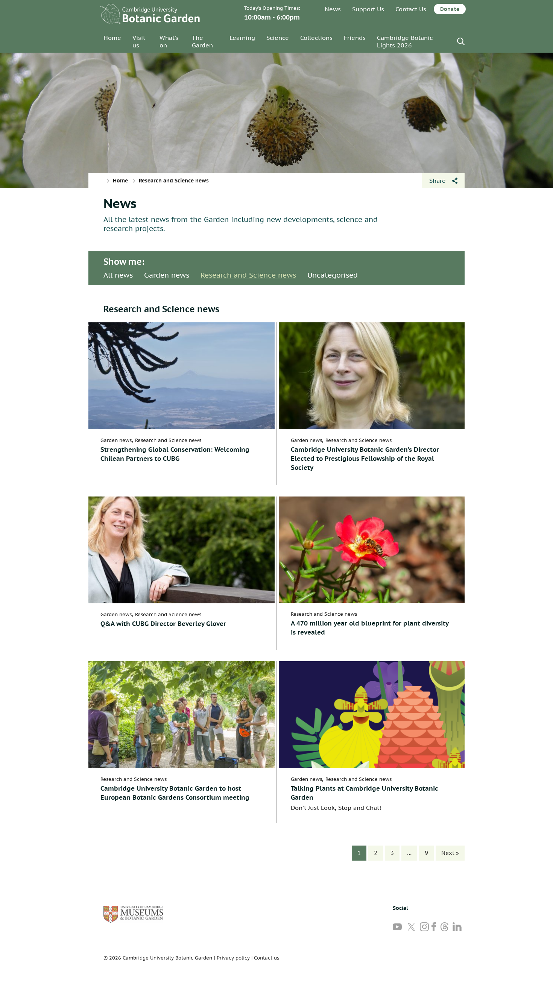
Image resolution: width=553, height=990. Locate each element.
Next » (450, 852)
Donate (449, 9)
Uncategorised (332, 274)
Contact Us (410, 9)
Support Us (368, 9)
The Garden (202, 41)
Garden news (166, 274)
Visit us (138, 41)
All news (118, 274)
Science (277, 37)
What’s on (169, 41)
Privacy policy (233, 958)
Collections (316, 37)
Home (112, 37)
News (333, 9)
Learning (242, 37)
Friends (355, 37)
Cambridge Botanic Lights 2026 (405, 41)
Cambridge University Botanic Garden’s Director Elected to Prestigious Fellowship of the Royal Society (365, 458)
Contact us (266, 958)
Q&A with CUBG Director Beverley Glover (163, 624)
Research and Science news (248, 274)
